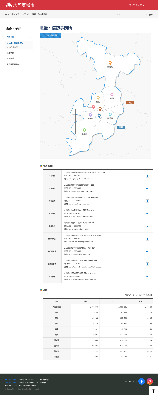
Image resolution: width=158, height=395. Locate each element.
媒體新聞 (10, 53)
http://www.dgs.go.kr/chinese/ (79, 204)
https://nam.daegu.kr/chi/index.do (81, 216)
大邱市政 (9, 37)
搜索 (151, 15)
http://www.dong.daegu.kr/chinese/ (81, 191)
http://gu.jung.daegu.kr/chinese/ (80, 179)
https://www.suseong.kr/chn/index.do (82, 242)
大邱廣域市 (10, 4)
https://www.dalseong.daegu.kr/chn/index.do (85, 267)
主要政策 (10, 59)
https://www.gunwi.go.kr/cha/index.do (82, 279)
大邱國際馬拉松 (13, 64)
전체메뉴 (150, 5)
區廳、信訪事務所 (16, 43)
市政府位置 (13, 47)
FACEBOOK (141, 379)
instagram (150, 379)
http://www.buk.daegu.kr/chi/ (79, 229)
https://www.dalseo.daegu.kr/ (79, 254)
